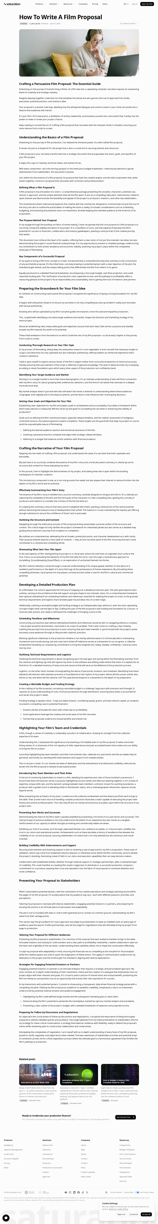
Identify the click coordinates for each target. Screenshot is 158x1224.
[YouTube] (65, 1192)
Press (83, 1167)
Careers (84, 1158)
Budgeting (8, 1145)
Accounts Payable (11, 1158)
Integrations (125, 1172)
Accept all (146, 1214)
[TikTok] (82, 1192)
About (83, 1145)
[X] (87, 1192)
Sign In (135, 4)
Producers (46, 1163)
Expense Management (13, 1149)
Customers (83, 4)
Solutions (53, 4)
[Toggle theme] (106, 1192)
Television (46, 1149)
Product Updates (88, 1172)
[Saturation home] (12, 4)
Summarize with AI (128, 23)
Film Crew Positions (128, 1154)
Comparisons (125, 1145)
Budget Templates (127, 1149)
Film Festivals (125, 1167)
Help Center (86, 1176)
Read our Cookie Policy (118, 1209)
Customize (133, 1214)
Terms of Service (116, 1192)
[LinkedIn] (74, 1192)
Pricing (95, 4)
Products (39, 4)
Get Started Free (123, 1117)
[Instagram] (70, 1192)
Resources (68, 4)
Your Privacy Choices (147, 1192)
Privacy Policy (128, 1192)
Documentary (48, 1158)
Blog (83, 1149)
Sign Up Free (147, 4)
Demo (105, 4)
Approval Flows (126, 1176)
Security (123, 1181)
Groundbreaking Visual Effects (45, 560)
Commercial (47, 1154)
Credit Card (9, 1154)
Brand (83, 1154)
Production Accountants (52, 1167)
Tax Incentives (125, 1158)
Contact (84, 1163)
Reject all (121, 1214)
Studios (45, 1172)
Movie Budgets (126, 1163)
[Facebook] (78, 1192)
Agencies (46, 1176)
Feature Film (47, 1145)
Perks (6, 1167)
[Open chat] (5, 1218)
